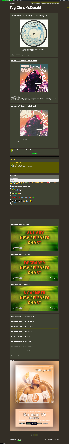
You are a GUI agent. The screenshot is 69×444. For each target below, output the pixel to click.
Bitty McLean (23, 98)
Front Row (49, 3)
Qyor (34, 99)
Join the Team (43, 3)
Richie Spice (37, 99)
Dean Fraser (32, 98)
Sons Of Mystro (18, 100)
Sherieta (15, 100)
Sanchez (12, 100)
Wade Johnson (31, 100)
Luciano (55, 98)
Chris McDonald (20, 55)
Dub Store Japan (28, 55)
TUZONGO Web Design (55, 439)
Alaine (14, 98)
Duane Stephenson (37, 98)
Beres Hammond (17, 98)
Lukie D (12, 99)
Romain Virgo (52, 99)
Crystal (24, 55)
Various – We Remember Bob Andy (24, 60)
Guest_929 (14, 199)
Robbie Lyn (40, 99)
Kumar (46, 98)
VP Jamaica (27, 100)
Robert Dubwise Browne (46, 99)
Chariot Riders (15, 55)
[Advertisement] (34, 211)
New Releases (18, 54)
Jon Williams (42, 143)
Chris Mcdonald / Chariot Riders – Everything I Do (29, 16)
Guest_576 (14, 184)
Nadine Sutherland (20, 99)
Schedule (38, 3)
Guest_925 (14, 202)
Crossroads (33, 3)
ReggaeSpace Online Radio (16, 162)
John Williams (42, 98)
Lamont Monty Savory (50, 98)
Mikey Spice (15, 99)
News (58, 3)
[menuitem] (1, 0)
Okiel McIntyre (25, 99)
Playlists (54, 3)
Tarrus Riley (23, 100)
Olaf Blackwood (30, 99)
